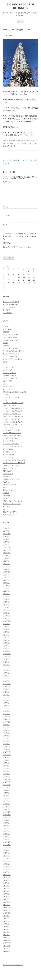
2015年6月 (6, 700)
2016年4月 (6, 673)
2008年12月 (6, 907)
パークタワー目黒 (9, 427)
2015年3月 (6, 708)
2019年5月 (6, 610)
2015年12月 (6, 684)
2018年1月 (6, 637)
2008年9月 (6, 916)
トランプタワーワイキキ (11, 397)
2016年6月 (6, 670)
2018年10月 (6, 621)
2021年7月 (6, 575)
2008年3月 (6, 932)
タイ (4, 384)
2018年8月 (6, 626)
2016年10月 (6, 659)
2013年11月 (6, 752)
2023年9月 (6, 536)
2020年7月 (6, 583)
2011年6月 (6, 826)
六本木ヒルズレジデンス (11, 479)
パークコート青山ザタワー (11, 419)
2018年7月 (6, 629)
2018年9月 (6, 624)
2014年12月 (6, 716)
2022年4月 (6, 561)
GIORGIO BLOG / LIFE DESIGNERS (20, 6)
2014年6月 (6, 733)
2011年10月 (6, 817)
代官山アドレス (8, 474)
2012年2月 (6, 807)
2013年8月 (6, 760)
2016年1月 (6, 681)
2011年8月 (6, 820)
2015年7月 (6, 697)
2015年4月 (6, 706)
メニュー (20, 21)
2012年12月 (6, 779)
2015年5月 (6, 703)
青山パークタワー (9, 515)
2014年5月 (6, 736)
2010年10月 (6, 847)
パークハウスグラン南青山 (11, 430)
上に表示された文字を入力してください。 (18, 247)
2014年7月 (6, 730)
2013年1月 (6, 777)
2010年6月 (6, 858)
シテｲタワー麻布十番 (10, 378)
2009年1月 (6, 905)
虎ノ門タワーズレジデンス (11, 504)
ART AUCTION (7, 313)
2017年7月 (6, 646)
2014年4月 (6, 738)
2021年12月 (6, 572)
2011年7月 (6, 823)
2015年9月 (6, 692)
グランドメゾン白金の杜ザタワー (14, 359)
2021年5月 (6, 577)
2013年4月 (6, 768)
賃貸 (4, 509)
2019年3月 (6, 616)
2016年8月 (6, 665)
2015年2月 (6, 711)
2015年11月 (6, 686)
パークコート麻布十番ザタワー (13, 422)
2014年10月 (6, 722)
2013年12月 (6, 749)
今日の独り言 (7, 471)
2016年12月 (6, 654)
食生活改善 (6, 310)
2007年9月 (6, 948)
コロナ (5, 362)
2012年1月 (6, 809)
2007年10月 (6, 946)
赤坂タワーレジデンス (10, 512)
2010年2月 (6, 869)
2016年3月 (6, 676)
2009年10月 (6, 880)
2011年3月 (6, 834)
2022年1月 (6, 569)
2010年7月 (6, 856)
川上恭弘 (6, 482)
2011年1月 (6, 839)
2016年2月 (6, 678)
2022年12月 (6, 547)
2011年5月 (6, 828)
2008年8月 (6, 918)
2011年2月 (6, 837)
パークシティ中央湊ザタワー (12, 425)
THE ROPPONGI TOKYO (11, 340)
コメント (7, 182)
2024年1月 (6, 531)
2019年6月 (6, 607)
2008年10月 (6, 913)
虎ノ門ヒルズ (7, 506)
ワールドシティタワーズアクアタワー (15, 460)
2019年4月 (6, 613)
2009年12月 (6, 875)
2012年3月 (6, 804)
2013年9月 (6, 757)
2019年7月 (6, 605)
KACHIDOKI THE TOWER (11, 335)
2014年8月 (6, 727)
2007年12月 (6, 940)
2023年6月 (6, 539)
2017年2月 (6, 651)
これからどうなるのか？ (11, 302)
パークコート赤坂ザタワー (23, 143)
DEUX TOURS (7, 329)
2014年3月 (6, 741)
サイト (5, 224)
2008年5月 (6, 927)
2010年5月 (6, 861)
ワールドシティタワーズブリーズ (14, 463)
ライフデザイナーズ (9, 452)
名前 (5, 207)
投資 (4, 487)
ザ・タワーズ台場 (9, 370)
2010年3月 (6, 867)
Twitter (5, 343)
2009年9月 (6, 883)
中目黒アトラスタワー (10, 468)
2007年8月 (6, 951)
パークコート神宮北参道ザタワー (14, 408)
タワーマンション (17, 140)
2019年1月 (6, 618)
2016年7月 (6, 667)
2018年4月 (6, 635)
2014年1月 (6, 747)
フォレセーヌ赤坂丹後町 (11, 444)
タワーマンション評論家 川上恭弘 (14, 392)
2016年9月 (6, 662)
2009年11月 (6, 877)
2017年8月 (6, 643)
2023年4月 (6, 542)
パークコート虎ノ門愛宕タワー (13, 411)
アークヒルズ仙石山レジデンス (13, 351)
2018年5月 (6, 632)
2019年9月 (6, 602)
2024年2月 (6, 528)
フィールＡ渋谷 (8, 441)
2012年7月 (6, 793)
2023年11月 (6, 534)
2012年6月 (6, 796)
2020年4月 (6, 591)
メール (6, 216)
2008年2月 (6, 935)
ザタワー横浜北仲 (9, 307)
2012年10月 (6, 785)
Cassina (5, 326)
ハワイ (5, 400)
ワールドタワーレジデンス (11, 465)
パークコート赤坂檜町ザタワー (13, 416)
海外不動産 (6, 496)
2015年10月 (6, 689)
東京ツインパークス (9, 490)
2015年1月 (6, 714)
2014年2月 (6, 744)
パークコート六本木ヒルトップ (13, 403)
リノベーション (8, 457)
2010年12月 (6, 842)
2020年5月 (6, 588)
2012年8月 (6, 790)
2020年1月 (6, 599)
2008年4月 (6, 929)
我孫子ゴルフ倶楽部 (9, 485)
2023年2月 (6, 545)
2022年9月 (6, 556)
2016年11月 (6, 656)
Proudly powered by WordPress (13, 965)
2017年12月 (6, 640)
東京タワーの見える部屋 (11, 305)
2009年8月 (6, 886)
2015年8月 (6, 695)
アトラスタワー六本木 (10, 348)
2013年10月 (6, 755)
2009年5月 (6, 894)
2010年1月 (6, 872)
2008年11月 (6, 910)
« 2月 (4, 288)
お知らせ (6, 345)
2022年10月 (6, 553)
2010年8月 (6, 853)
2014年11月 (6, 719)
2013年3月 (6, 771)
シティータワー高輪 (9, 375)
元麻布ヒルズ (7, 476)
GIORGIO (6, 332)
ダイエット (6, 395)
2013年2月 (6, 774)
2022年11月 (6, 550)
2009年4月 (6, 897)
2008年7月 (6, 921)
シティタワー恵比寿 (9, 373)
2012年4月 (6, 801)
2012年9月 (6, 787)
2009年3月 (6, 899)
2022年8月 (6, 558)
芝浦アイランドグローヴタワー (13, 501)
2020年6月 (6, 586)
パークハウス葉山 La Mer (12, 433)
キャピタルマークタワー (11, 354)
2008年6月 (6, 924)
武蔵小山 (6, 493)
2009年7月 (6, 888)
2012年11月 (6, 782)
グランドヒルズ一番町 (10, 356)
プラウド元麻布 (8, 449)
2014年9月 (6, 725)
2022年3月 (6, 564)
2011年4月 (6, 831)
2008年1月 (6, 937)
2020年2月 (6, 596)
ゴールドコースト (9, 367)
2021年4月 (6, 580)
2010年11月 (6, 845)
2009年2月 (6, 902)
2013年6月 (6, 763)
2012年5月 (6, 798)
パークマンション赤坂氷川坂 (12, 435)
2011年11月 (6, 815)
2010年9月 (6, 850)
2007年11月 (6, 943)
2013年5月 (6, 766)
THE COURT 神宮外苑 (10, 337)
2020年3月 (6, 594)
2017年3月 (6, 648)
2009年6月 (6, 891)
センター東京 (7, 381)
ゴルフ (5, 365)
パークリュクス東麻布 (10, 438)
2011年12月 (6, 812)
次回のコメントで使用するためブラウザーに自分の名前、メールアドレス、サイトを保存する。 (20, 236)
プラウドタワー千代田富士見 (12, 446)
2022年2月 (6, 566)
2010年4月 (6, 864)
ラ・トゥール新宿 (9, 455)
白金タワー (6, 498)
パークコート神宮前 (9, 405)
